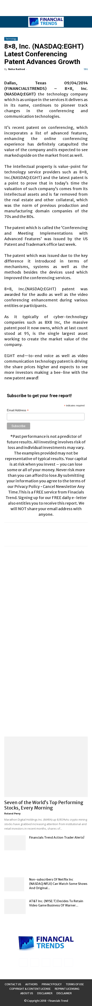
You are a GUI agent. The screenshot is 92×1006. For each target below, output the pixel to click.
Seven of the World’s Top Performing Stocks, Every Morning (43, 805)
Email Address (18, 410)
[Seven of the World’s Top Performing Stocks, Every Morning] (46, 766)
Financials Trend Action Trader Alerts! (56, 837)
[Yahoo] (68, 962)
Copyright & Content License (30, 988)
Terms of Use (75, 984)
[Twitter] (57, 962)
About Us (26, 993)
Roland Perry (12, 813)
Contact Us (13, 984)
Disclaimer (44, 993)
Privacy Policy (52, 984)
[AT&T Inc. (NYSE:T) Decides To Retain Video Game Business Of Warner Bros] (15, 906)
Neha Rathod (16, 69)
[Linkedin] (34, 962)
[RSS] (46, 962)
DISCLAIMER (64, 993)
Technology (11, 38)
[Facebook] (23, 962)
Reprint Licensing (67, 988)
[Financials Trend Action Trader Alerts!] (15, 842)
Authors (31, 984)
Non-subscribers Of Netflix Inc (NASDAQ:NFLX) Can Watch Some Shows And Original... (58, 884)
